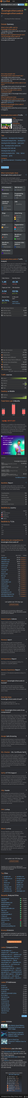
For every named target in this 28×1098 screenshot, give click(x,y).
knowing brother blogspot (16, 138)
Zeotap (18, 247)
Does (14, 711)
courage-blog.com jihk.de (9, 960)
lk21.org (3, 576)
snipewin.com (5, 906)
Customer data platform (19, 243)
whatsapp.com (21, 891)
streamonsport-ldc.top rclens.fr (11, 968)
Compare (21, 4)
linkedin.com (20, 885)
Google (14, 736)
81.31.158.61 (4, 995)
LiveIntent (18, 217)
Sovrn (17, 219)
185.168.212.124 (5, 1009)
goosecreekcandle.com (7, 908)
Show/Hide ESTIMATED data (12, 1051)
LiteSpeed (18, 190)
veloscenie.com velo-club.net (10, 976)
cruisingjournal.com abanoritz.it (10, 956)
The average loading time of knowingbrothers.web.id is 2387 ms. (10, 703)
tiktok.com (7, 883)
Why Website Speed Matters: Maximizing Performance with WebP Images (16, 1027)
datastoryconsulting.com (8, 926)
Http (14, 790)
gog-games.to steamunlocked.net (11, 972)
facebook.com (8, 878)
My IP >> (24, 1016)
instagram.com (21, 878)
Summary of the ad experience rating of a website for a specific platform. (12, 662)
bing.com (6, 885)
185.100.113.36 (5, 997)
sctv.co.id (4, 568)
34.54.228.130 (5, 989)
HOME (13, 1)
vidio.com (4, 557)
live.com (19, 889)
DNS (14, 809)
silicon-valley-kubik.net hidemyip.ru (11, 974)
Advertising (18, 213)
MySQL (5, 196)
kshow (22, 153)
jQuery (5, 207)
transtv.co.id (4, 564)
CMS (16, 202)
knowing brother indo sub (8, 148)
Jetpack (18, 239)
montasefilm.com (6, 582)
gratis (10, 156)
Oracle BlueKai (19, 227)
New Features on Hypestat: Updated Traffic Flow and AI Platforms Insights (16, 1034)
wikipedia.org (7, 889)
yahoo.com (20, 887)
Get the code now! (14, 1074)
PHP (17, 198)
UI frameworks (6, 187)
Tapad (17, 221)
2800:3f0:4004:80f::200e (8, 993)
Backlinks (7, 483)
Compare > (23, 558)
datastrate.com (5, 904)
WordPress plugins (18, 235)
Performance (6, 250)
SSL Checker (14, 752)
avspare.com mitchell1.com (9, 952)
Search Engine (14, 619)
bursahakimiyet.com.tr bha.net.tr (11, 978)
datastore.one (5, 920)
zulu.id (3, 578)
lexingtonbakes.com (6, 902)
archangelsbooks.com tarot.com (11, 970)
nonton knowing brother (8, 153)
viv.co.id (3, 572)
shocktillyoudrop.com (7, 596)
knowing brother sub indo (8, 151)
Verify (14, 773)
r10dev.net (4, 916)
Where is (14, 682)
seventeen (4, 138)
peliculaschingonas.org (7, 594)
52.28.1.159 (4, 987)
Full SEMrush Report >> (21, 477)
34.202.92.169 (5, 1007)
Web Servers (18, 187)
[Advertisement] (14, 57)
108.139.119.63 (5, 1011)
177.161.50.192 (5, 1001)
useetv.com (4, 566)
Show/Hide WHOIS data (10, 1057)
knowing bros (21, 140)
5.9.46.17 (3, 985)
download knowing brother (8, 140)
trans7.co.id (4, 570)
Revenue (14, 640)
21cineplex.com (5, 559)
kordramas (4, 156)
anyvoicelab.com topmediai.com (11, 962)
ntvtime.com (4, 912)
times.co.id (4, 574)
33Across (18, 215)
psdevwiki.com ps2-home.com (10, 964)
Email (3, 225)
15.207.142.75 (5, 1003)
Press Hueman (7, 247)
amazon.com (20, 881)
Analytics (5, 234)
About (20, 1096)
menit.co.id (4, 584)
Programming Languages (19, 194)
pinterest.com (8, 891)
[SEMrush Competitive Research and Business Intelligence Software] (8, 421)
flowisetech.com (6, 924)
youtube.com (20, 876)
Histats (5, 237)
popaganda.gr (5, 899)
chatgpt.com (7, 887)
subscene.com (5, 561)
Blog (12, 1096)
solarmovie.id (5, 580)
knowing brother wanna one (13, 146)
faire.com (4, 910)
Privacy (16, 1096)
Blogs (4, 213)
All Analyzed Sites (5, 1096)
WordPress (19, 204)
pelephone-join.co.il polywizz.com (11, 954)
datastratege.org (6, 918)
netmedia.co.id (5, 590)
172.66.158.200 (5, 1005)
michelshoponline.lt (6, 914)
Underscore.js (7, 206)
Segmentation (19, 225)
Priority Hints (7, 253)
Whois (14, 829)
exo (2, 146)
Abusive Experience (14, 670)
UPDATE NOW (14, 604)
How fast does (14, 698)
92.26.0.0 (4, 1013)
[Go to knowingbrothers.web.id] (1, 16)
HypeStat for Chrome (15, 942)
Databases (5, 193)
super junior (21, 143)
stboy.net (4, 900)
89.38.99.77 (4, 999)
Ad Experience (14, 659)
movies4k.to (4, 588)
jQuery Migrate (7, 209)
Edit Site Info (5, 167)
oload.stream (5, 586)
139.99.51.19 (10, 102)
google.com (7, 876)
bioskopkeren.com (6, 592)
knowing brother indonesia (8, 143)
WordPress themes (5, 243)
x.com (5, 881)
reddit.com (20, 883)
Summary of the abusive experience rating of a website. (13, 673)
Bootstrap (6, 190)
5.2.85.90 (3, 991)
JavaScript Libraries (5, 202)
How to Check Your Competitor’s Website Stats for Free (17, 1041)
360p (17, 153)
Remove (6, 1060)
